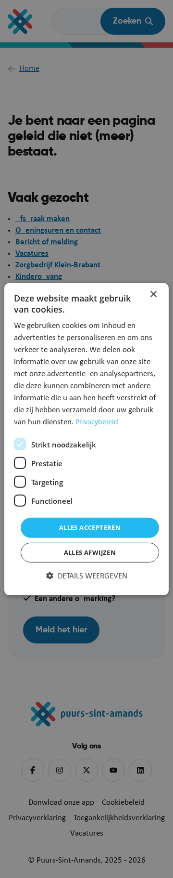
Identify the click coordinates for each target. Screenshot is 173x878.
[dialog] (86, 439)
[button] (86, 576)
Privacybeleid (96, 421)
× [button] (153, 294)
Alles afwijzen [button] (90, 552)
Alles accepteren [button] (90, 527)
